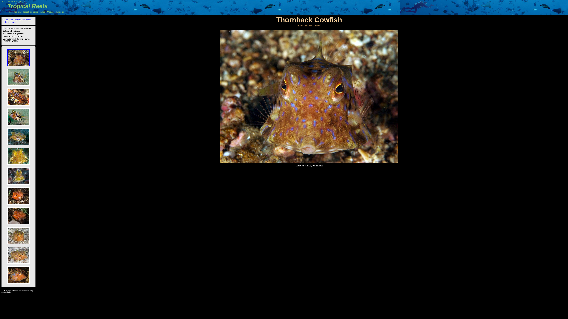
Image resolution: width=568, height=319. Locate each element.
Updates (51, 12)
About (60, 12)
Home (9, 12)
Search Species (30, 12)
